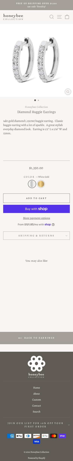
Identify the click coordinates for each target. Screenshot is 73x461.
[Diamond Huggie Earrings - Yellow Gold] (18, 309)
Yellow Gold (41, 184)
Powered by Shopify (36, 458)
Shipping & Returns (37, 235)
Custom (36, 399)
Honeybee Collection (36, 107)
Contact (36, 405)
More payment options (36, 218)
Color (36, 176)
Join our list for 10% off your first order (36, 425)
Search (36, 411)
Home (36, 388)
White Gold (32, 184)
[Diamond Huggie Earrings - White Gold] (13, 309)
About (36, 393)
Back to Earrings (39, 337)
